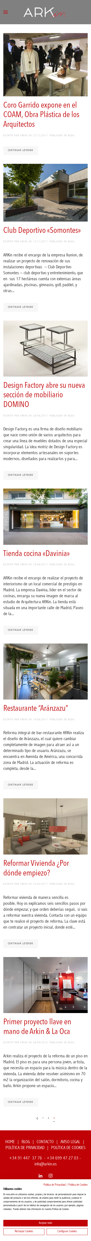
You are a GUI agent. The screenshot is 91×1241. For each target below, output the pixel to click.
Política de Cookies (78, 1184)
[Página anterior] (37, 1118)
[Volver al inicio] (45, 12)
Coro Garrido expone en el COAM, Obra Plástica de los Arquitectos (41, 115)
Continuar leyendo (20, 150)
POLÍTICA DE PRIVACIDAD (25, 1148)
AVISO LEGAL (70, 1142)
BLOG (71, 135)
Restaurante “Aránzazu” (35, 709)
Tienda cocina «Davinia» (36, 554)
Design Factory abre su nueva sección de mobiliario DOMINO (44, 395)
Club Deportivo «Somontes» (42, 231)
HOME (10, 1142)
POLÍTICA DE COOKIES (68, 1148)
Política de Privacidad (55, 1184)
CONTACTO (45, 1142)
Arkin (24, 135)
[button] (5, 12)
